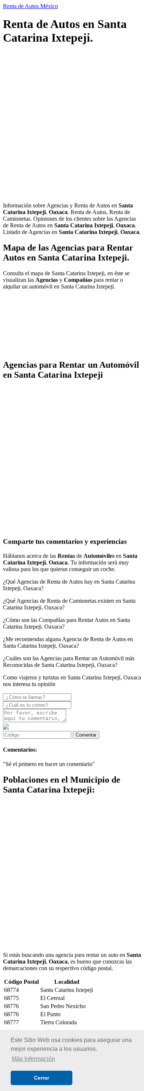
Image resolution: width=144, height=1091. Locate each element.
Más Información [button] (33, 1059)
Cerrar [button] (41, 1078)
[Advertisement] (72, 124)
